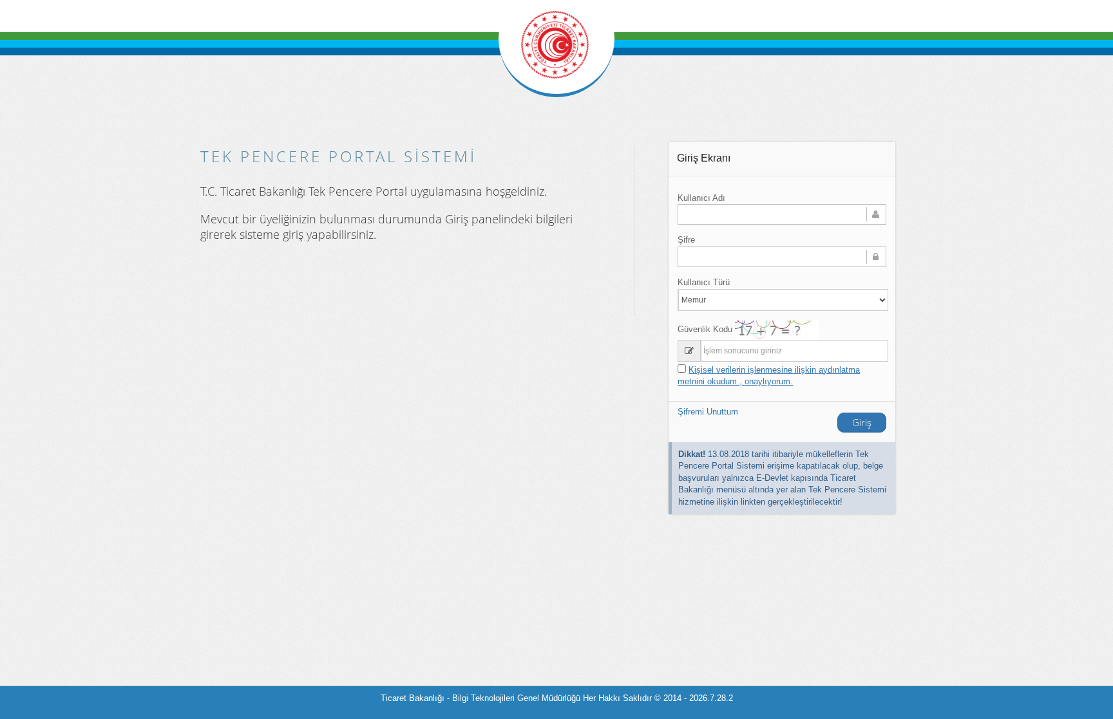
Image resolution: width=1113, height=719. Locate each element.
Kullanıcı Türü (704, 282)
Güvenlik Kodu (705, 329)
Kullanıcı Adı (701, 198)
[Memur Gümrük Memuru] (782, 300)
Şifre (686, 240)
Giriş (861, 422)
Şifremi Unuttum (708, 411)
